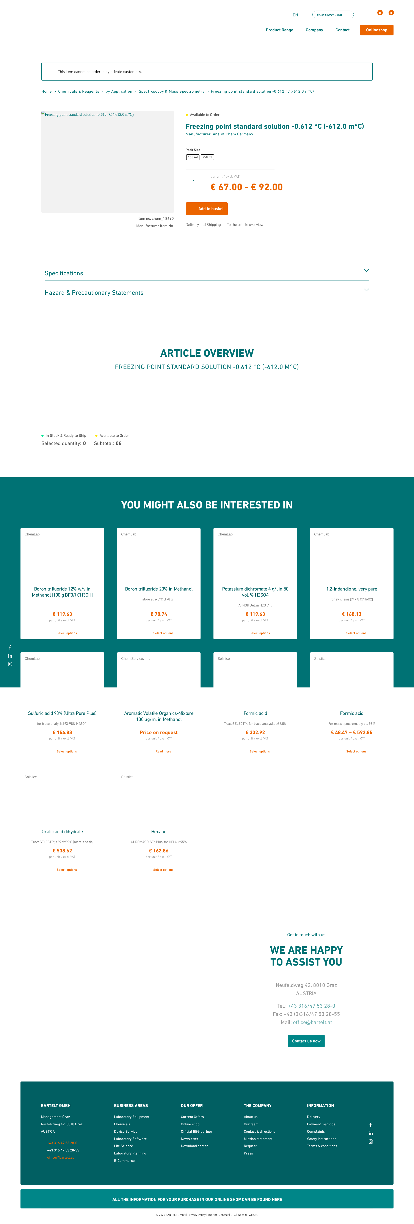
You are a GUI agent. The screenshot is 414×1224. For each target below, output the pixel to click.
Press (248, 1153)
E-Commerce (124, 1160)
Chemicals (122, 1124)
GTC (233, 1214)
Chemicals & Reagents (78, 91)
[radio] (193, 157)
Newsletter (189, 1139)
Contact (224, 1214)
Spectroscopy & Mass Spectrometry (172, 91)
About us (250, 1117)
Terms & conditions (322, 1146)
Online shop (190, 1124)
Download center (194, 1146)
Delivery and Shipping (203, 225)
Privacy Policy (197, 1214)
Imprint (212, 1214)
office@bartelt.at (312, 1022)
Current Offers (192, 1117)
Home (46, 91)
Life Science (123, 1146)
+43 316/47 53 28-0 (311, 1006)
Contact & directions (259, 1131)
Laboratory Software (130, 1139)
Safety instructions (321, 1139)
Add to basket (211, 208)
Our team (251, 1124)
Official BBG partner (196, 1131)
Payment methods (321, 1124)
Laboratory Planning (130, 1153)
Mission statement (258, 1139)
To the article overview (245, 225)
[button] (166, 118)
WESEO (253, 1214)
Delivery (313, 1117)
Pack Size (193, 150)
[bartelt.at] (50, 26)
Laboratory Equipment (131, 1117)
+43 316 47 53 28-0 (62, 1143)
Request (250, 1146)
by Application (119, 91)
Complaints (316, 1131)
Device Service (125, 1131)
